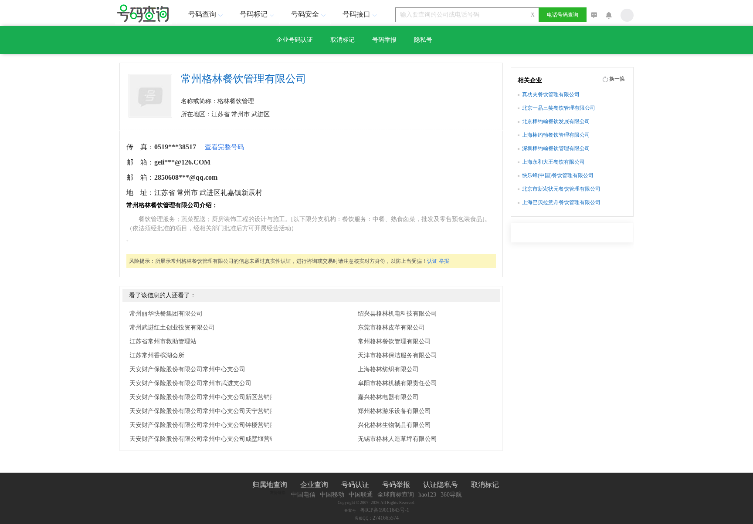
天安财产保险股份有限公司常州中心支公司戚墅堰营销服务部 (211, 439)
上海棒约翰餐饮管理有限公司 (556, 135)
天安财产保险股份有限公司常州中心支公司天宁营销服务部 (208, 411)
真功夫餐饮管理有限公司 (551, 94)
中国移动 (332, 494)
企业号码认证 (294, 40)
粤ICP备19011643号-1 (384, 510)
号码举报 (384, 40)
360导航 (451, 494)
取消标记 (342, 40)
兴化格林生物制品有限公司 (394, 425)
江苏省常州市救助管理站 (163, 341)
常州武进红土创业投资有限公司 (172, 327)
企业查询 (314, 484)
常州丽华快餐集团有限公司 (166, 313)
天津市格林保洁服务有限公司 (397, 355)
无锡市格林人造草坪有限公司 (397, 439)
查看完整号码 (224, 147)
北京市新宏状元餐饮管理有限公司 (561, 189)
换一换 (617, 79)
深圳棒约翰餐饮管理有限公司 (556, 148)
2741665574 (386, 518)
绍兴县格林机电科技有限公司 (397, 313)
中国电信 (303, 494)
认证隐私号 (440, 484)
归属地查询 (269, 484)
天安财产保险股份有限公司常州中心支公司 (187, 369)
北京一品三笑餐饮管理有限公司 (558, 108)
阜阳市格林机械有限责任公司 (397, 383)
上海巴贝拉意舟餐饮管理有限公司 (561, 202)
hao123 (427, 494)
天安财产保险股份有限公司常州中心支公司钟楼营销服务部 (208, 425)
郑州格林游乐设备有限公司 (394, 411)
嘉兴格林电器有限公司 (388, 397)
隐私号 (423, 40)
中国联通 (361, 494)
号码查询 (202, 14)
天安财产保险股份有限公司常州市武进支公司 (190, 383)
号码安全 (305, 14)
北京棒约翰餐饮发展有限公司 (556, 121)
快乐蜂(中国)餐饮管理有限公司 (558, 175)
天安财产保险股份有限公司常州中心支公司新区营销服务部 (208, 397)
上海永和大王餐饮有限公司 (553, 162)
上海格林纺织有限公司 (388, 369)
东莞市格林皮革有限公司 (391, 327)
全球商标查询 (395, 494)
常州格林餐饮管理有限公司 (394, 341)
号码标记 (254, 14)
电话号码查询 (562, 15)
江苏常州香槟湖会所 (156, 355)
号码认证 (355, 484)
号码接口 (356, 14)
